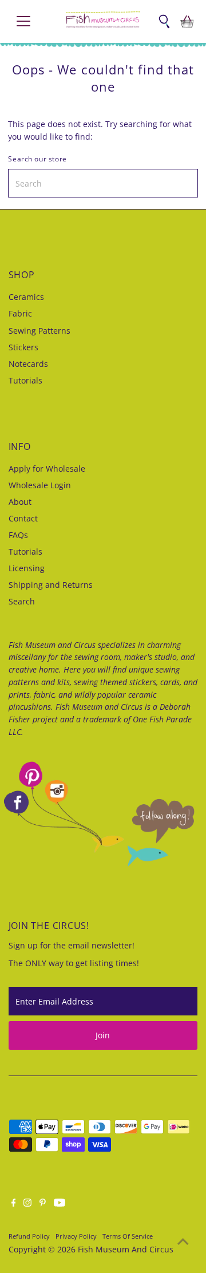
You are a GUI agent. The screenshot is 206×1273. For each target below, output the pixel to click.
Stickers (23, 347)
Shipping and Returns (51, 584)
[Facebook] (14, 1203)
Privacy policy (76, 1236)
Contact (23, 518)
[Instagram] (27, 1203)
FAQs (18, 534)
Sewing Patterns (39, 330)
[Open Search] (164, 21)
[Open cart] (187, 21)
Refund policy (29, 1236)
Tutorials (25, 380)
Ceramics (26, 296)
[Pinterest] (43, 1203)
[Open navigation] (31, 21)
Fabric (20, 313)
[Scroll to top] (183, 1241)
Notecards (28, 363)
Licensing (27, 568)
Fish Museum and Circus (125, 1249)
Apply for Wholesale (47, 468)
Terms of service (127, 1236)
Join (103, 1035)
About (20, 501)
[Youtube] (59, 1203)
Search (22, 601)
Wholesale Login (40, 485)
